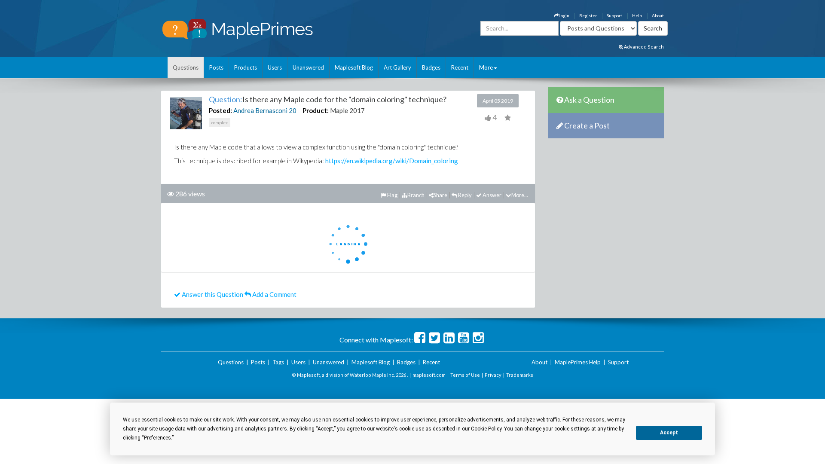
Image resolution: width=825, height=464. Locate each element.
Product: (315, 110)
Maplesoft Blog (354, 67)
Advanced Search (643, 46)
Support (614, 15)
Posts (216, 67)
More (486, 67)
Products (245, 67)
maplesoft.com (429, 375)
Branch (416, 195)
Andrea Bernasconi (260, 110)
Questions (186, 67)
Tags (278, 362)
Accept (669, 433)
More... (519, 195)
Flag (391, 195)
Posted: (220, 110)
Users (275, 67)
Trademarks (519, 375)
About (658, 15)
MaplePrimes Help (578, 362)
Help (637, 15)
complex (219, 122)
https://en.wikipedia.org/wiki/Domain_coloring (391, 161)
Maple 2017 (347, 110)
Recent (459, 67)
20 (292, 110)
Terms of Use (465, 375)
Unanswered (308, 67)
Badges (431, 67)
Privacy (493, 375)
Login (564, 15)
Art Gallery (397, 67)
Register (588, 15)
